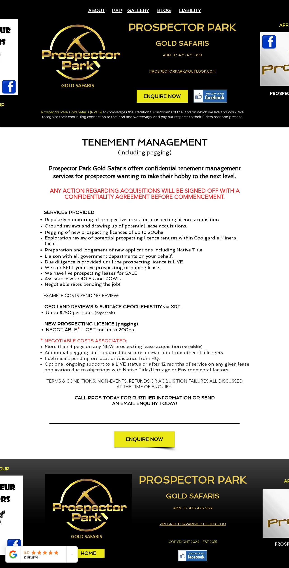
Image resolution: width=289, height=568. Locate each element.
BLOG (164, 10)
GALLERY (138, 10)
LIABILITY (190, 10)
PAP (117, 10)
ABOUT (96, 10)
